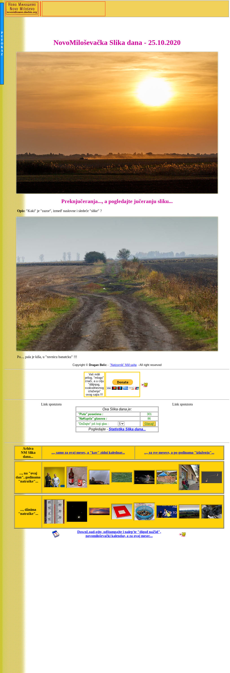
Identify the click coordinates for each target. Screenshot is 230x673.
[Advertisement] (51, 420)
